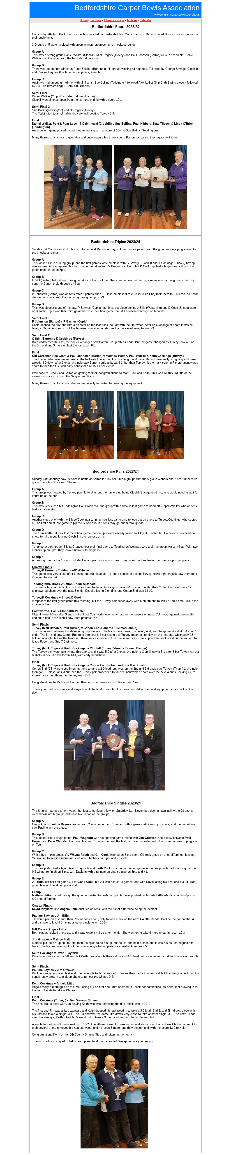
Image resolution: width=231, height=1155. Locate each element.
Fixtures (95, 20)
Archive (132, 20)
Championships (114, 20)
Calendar (145, 20)
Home (84, 20)
